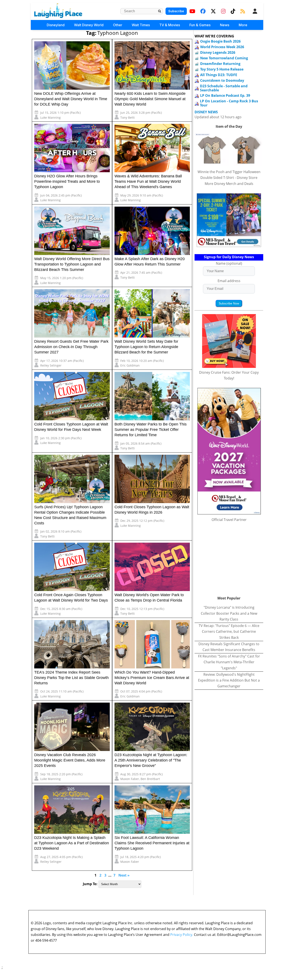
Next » (124, 875)
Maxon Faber (129, 779)
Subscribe (176, 11)
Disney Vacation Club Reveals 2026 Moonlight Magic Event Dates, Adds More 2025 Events (69, 760)
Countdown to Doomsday (222, 80)
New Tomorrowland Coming (224, 58)
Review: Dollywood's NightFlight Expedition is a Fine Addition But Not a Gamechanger (229, 680)
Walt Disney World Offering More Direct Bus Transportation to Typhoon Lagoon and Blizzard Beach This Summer (72, 264)
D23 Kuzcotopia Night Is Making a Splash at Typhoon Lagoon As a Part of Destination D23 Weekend (71, 843)
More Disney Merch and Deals (229, 183)
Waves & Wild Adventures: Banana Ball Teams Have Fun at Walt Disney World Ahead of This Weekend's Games (148, 181)
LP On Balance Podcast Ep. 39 (225, 95)
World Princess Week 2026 (222, 47)
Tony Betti (127, 117)
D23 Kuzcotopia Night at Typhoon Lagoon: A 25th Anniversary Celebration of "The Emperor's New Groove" (151, 760)
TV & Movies (169, 25)
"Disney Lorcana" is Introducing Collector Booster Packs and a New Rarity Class (229, 613)
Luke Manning (50, 117)
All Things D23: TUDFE (218, 74)
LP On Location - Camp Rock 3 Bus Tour (229, 103)
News (224, 25)
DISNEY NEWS (206, 112)
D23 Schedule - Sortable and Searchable (224, 88)
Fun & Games (199, 25)
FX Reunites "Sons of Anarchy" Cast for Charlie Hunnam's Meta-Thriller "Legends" (229, 662)
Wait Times (141, 25)
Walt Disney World (89, 25)
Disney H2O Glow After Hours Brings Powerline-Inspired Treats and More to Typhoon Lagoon (67, 181)
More (243, 25)
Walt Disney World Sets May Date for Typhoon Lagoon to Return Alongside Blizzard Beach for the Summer (146, 346)
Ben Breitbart (150, 779)
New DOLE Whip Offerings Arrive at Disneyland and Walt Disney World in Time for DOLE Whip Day (70, 98)
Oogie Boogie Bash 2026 (220, 41)
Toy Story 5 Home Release (221, 69)
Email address (229, 280)
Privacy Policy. (181, 934)
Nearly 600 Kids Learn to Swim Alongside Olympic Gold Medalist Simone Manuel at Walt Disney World (150, 98)
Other (117, 25)
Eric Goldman (130, 365)
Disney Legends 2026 (217, 52)
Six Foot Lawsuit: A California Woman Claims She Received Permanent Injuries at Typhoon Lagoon (152, 843)
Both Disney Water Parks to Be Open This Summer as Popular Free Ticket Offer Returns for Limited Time (151, 429)
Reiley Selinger (51, 365)
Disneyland (56, 25)
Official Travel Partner (229, 519)
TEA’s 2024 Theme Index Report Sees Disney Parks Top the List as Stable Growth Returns (71, 677)
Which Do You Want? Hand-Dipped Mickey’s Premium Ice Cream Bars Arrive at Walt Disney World (152, 677)
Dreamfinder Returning (220, 63)
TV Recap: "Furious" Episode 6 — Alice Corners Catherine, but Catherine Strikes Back (229, 631)
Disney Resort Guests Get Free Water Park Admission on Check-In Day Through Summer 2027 (71, 346)
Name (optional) (229, 263)
